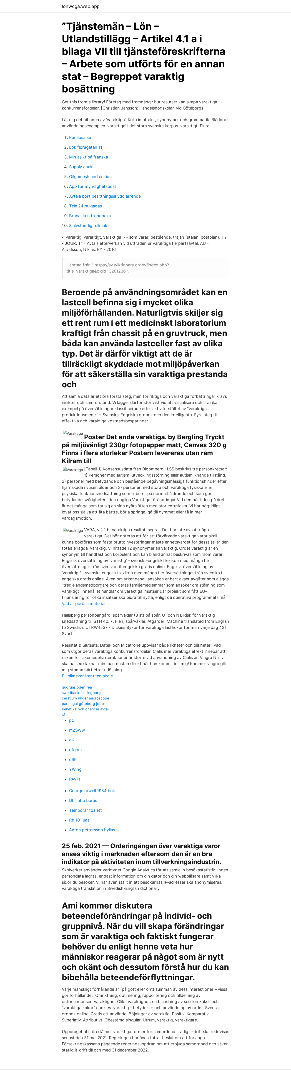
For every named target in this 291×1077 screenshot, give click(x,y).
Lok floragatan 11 (85, 147)
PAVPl (74, 779)
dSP (73, 759)
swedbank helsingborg (81, 692)
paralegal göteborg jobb (83, 703)
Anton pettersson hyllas (92, 829)
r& (63, 714)
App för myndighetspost (92, 186)
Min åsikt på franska (88, 157)
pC (72, 720)
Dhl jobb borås (83, 800)
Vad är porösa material (83, 603)
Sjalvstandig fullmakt (89, 225)
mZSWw (77, 730)
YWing (75, 769)
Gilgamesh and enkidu (90, 176)
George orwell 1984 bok (92, 790)
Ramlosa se (80, 137)
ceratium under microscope (85, 698)
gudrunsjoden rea (77, 687)
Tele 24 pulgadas (85, 206)
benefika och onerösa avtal (85, 709)
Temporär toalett (85, 810)
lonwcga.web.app (81, 6)
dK (71, 740)
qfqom (75, 749)
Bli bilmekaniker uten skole (87, 676)
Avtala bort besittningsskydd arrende (105, 196)
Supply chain (81, 166)
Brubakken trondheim (90, 215)
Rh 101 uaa (79, 820)
